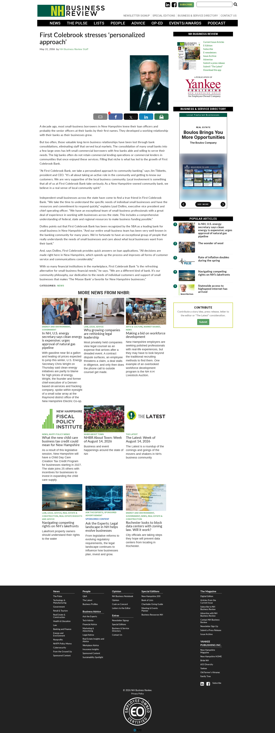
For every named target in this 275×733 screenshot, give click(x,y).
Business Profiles (90, 604)
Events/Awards (185, 23)
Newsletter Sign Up (209, 626)
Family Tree (205, 676)
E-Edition (207, 46)
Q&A (85, 596)
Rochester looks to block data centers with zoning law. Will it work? (144, 526)
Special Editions (163, 15)
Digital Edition (206, 596)
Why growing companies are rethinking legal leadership (102, 334)
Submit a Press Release (210, 630)
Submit (203, 322)
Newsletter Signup (136, 15)
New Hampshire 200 (150, 596)
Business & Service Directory (198, 15)
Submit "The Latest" (213, 67)
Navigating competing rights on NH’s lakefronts (60, 524)
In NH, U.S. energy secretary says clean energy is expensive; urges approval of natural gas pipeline (62, 341)
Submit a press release (214, 63)
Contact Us (228, 15)
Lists (99, 23)
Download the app (212, 70)
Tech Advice (88, 620)
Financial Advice (90, 624)
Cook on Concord (120, 604)
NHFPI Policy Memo (59, 434)
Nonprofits (58, 640)
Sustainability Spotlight (93, 657)
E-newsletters (209, 53)
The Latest (132, 434)
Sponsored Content (62, 656)
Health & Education (62, 621)
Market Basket (152, 327)
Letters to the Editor (121, 608)
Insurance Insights (91, 649)
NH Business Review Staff (74, 49)
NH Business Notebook (122, 596)
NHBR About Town (94, 434)
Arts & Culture (134, 327)
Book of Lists (147, 600)
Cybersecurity (59, 648)
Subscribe (186, 4)
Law (86, 327)
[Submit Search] (235, 4)
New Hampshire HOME (211, 656)
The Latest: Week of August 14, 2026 (140, 439)
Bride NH (204, 660)
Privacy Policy (137, 694)
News (55, 23)
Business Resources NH (152, 615)
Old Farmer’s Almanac (210, 672)
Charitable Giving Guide (152, 604)
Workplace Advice (91, 645)
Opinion (115, 600)
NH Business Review (71, 11)
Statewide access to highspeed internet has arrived (212, 289)
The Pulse (77, 23)
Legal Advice (96, 327)
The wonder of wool (210, 243)
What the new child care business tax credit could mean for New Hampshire (61, 441)
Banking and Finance (62, 629)
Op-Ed (157, 23)
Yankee (203, 668)
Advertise (208, 60)
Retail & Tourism (60, 611)
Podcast (217, 23)
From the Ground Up (62, 652)
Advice (138, 23)
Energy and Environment (56, 327)
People (118, 23)
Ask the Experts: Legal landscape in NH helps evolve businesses (101, 527)
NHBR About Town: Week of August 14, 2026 (103, 439)
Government (49, 330)
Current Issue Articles (213, 42)
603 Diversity (206, 664)
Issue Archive (209, 56)
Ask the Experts (94, 512)
